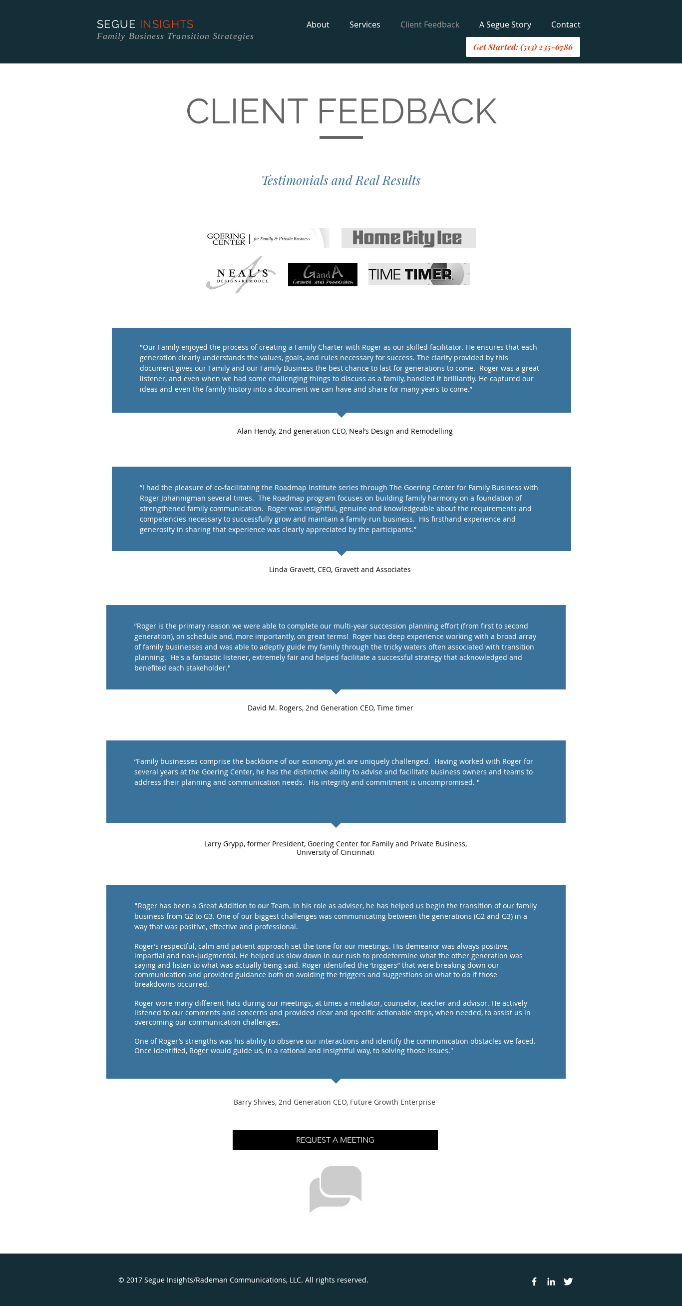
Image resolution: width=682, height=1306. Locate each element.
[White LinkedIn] (551, 1281)
